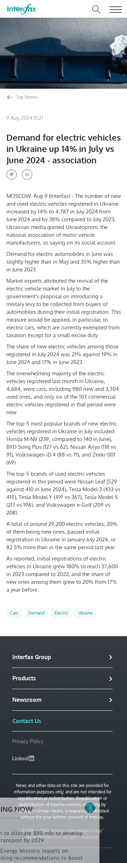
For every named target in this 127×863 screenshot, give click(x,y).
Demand (36, 613)
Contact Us (26, 720)
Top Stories (26, 97)
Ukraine (85, 613)
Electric (61, 613)
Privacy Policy (27, 741)
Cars (14, 613)
